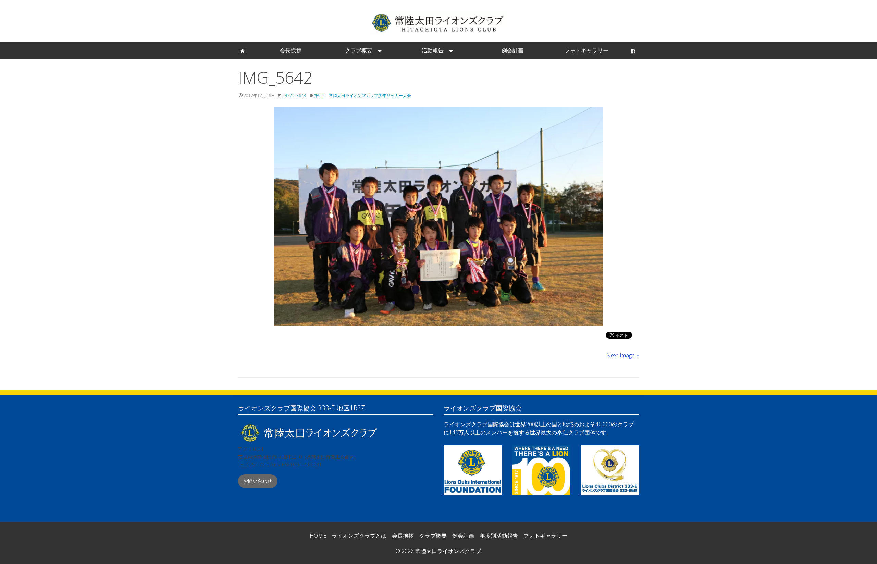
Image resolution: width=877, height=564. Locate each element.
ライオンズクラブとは (359, 535)
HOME (318, 535)
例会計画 (512, 50)
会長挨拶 (290, 50)
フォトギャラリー (586, 50)
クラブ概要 (358, 50)
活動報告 (433, 50)
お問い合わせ (257, 481)
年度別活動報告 (499, 535)
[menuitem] (243, 50)
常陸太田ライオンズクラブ (438, 22)
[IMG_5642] (438, 216)
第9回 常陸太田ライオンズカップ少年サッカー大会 (362, 95)
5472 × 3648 (294, 95)
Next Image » (622, 355)
